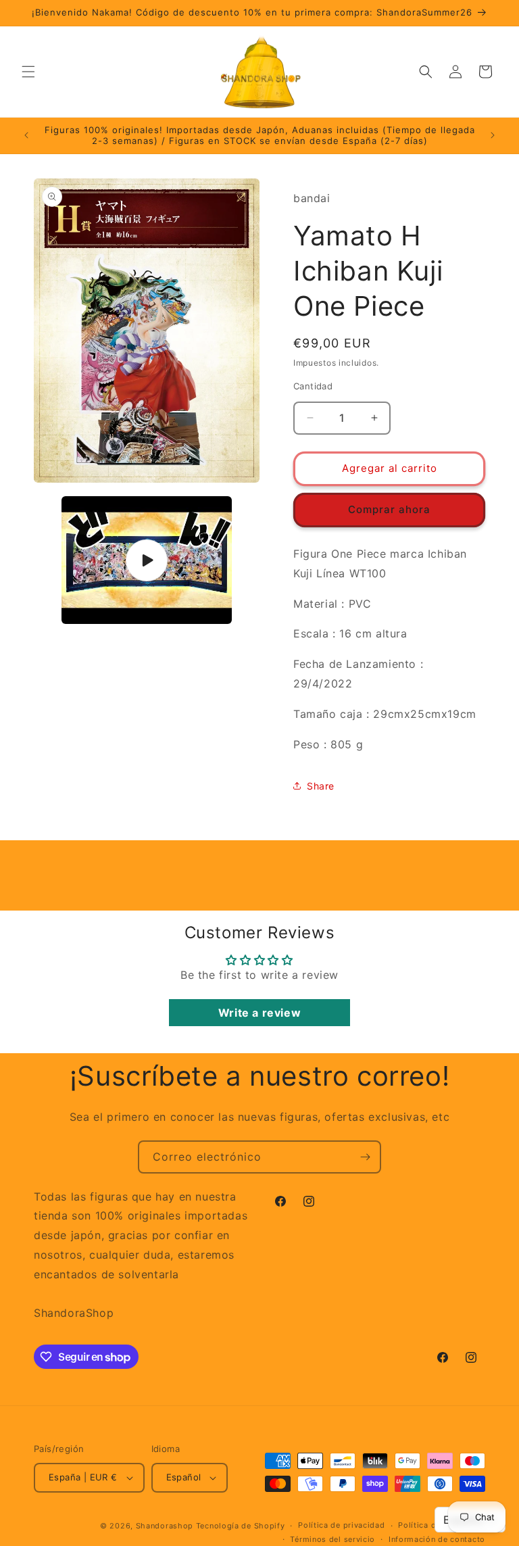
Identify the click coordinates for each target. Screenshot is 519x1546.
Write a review (259, 1012)
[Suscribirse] (365, 1157)
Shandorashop (164, 1525)
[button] (28, 72)
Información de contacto (437, 1539)
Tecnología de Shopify (240, 1525)
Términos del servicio (332, 1539)
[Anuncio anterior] (26, 135)
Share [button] (321, 786)
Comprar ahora (389, 509)
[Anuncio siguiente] (493, 135)
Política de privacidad (341, 1525)
